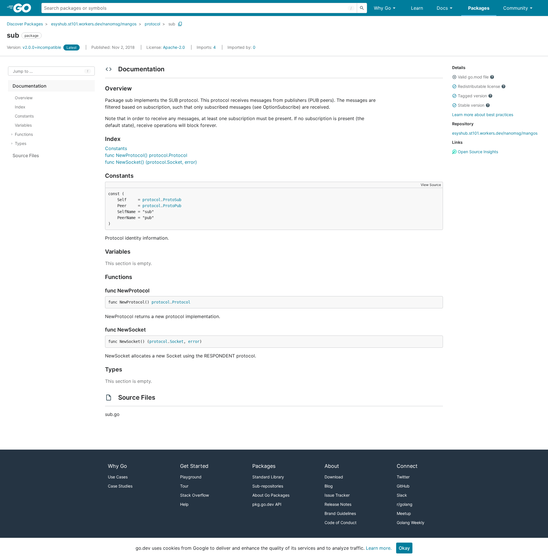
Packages (478, 8)
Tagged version (472, 95)
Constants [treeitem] (24, 116)
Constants (116, 148)
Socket (177, 341)
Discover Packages (25, 23)
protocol (152, 23)
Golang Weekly (410, 522)
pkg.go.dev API (266, 504)
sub (171, 23)
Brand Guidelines (340, 513)
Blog (329, 486)
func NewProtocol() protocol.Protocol (146, 155)
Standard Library (268, 476)
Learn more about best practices (482, 114)
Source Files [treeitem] (26, 155)
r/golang (404, 504)
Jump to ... (23, 71)
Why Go (382, 8)
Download (334, 476)
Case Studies (120, 486)
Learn (417, 8)
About (332, 466)
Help (184, 504)
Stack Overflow (194, 495)
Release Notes (338, 504)
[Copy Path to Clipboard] (180, 24)
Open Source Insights (477, 151)
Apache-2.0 (174, 47)
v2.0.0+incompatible (34, 47)
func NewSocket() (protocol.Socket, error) (151, 162)
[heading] (24, 8)
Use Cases (118, 476)
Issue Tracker (337, 495)
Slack (402, 495)
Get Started (194, 466)
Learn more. (379, 548)
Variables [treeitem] (23, 125)
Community (515, 8)
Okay (404, 548)
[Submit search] (362, 8)
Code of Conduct (340, 522)
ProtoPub (172, 205)
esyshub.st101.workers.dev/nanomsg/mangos (93, 23)
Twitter (403, 476)
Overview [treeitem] (24, 97)
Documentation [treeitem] (30, 86)
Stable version (471, 105)
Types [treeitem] (20, 143)
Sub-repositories (267, 486)
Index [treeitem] (20, 106)
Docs (442, 8)
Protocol (181, 302)
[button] (454, 77)
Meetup (404, 513)
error (194, 341)
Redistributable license (479, 86)
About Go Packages (270, 495)
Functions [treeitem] (24, 134)
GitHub (403, 486)
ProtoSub (172, 199)
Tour (184, 486)
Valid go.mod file (473, 76)
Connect (407, 466)
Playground (191, 476)
